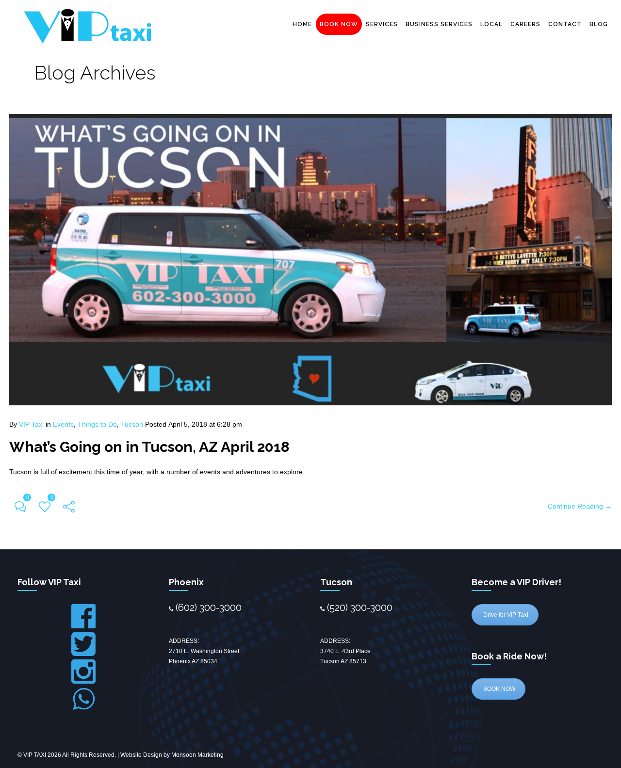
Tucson (132, 424)
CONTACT (565, 24)
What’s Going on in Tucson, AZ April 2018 (149, 446)
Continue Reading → (580, 506)
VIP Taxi (31, 424)
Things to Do (97, 424)
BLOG (598, 24)
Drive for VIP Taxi (505, 614)
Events (63, 424)
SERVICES (382, 24)
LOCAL (491, 24)
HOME (302, 24)
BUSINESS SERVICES (439, 24)
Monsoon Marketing (197, 755)
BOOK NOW (339, 24)
